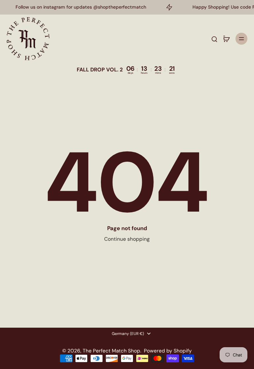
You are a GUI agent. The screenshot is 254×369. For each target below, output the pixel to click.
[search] (214, 38)
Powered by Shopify (168, 351)
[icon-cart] (226, 38)
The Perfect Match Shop (111, 351)
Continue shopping (127, 239)
